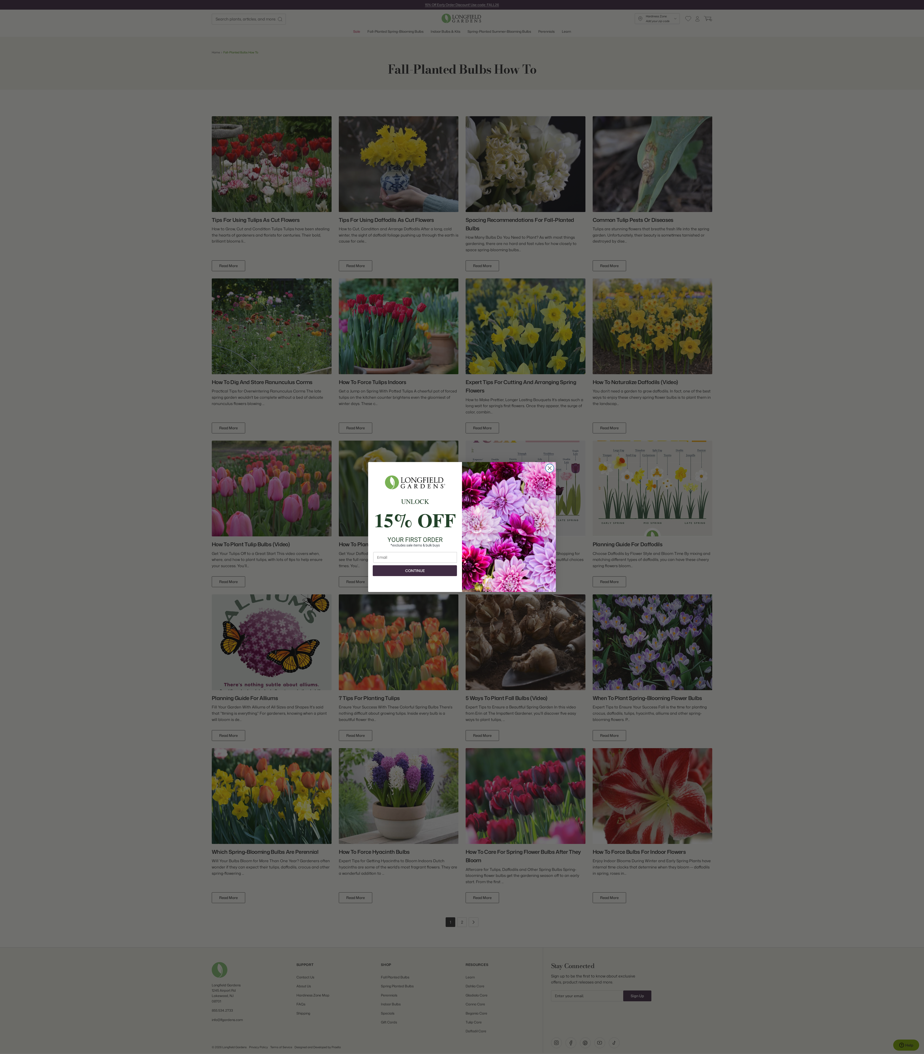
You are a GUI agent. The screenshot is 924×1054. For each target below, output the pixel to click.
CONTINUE (415, 570)
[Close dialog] (549, 468)
